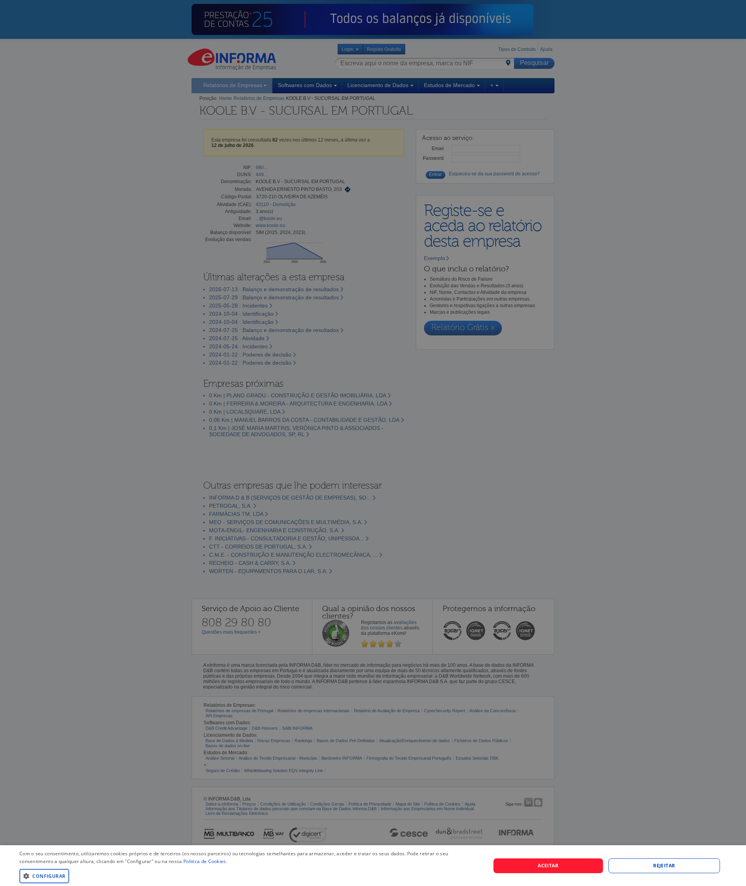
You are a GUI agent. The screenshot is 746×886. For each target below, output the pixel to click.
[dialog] (373, 865)
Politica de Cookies (204, 861)
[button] (248, 875)
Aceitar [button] (548, 865)
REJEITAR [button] (664, 865)
